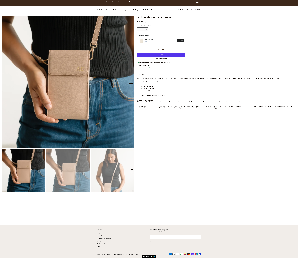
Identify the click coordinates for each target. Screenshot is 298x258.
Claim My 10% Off (70, 136)
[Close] (296, 1)
